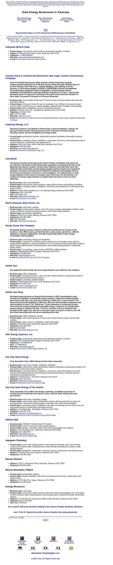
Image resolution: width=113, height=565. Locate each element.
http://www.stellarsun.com (28, 330)
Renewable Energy (22, 2)
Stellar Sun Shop (14, 40)
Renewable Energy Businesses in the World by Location (67, 2)
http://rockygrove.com (26, 255)
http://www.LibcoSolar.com (28, 196)
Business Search (37, 542)
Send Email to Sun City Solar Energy (30, 383)
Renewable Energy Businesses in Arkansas (45, 19)
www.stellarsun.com (26, 434)
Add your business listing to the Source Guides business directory (51, 507)
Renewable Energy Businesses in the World (24, 19)
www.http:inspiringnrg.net (28, 148)
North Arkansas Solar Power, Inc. (42, 38)
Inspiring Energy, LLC (13, 38)
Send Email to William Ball (26, 436)
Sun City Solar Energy (48, 40)
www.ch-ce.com (24, 116)
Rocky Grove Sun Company (65, 38)
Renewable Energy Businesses (38, 2)
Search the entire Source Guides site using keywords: (52, 512)
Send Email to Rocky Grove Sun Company (32, 257)
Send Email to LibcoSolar (26, 198)
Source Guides (10, 2)
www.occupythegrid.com (27, 286)
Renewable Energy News (69, 542)
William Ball (15, 41)
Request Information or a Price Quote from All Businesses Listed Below (45, 33)
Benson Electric (40, 41)
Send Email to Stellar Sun (26, 288)
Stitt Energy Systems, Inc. (30, 40)
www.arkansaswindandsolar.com (31, 57)
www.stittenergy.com (26, 347)
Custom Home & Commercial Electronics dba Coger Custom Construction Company (53, 36)
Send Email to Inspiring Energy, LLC (30, 150)
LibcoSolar (26, 38)
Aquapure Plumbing (27, 41)
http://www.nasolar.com (27, 221)
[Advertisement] (46, 67)
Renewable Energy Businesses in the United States (22, 3)
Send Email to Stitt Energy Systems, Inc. (31, 349)
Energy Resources (73, 41)
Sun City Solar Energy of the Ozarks (69, 40)
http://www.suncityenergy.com (29, 381)
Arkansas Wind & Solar (15, 36)
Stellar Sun (80, 38)
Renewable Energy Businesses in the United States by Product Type (59, 3)
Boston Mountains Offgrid (56, 41)
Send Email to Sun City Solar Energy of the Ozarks (36, 415)
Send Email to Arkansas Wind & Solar (31, 59)
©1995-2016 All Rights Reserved (45, 559)
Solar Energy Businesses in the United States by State (49, 5)
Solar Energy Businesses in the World (66, 19)
